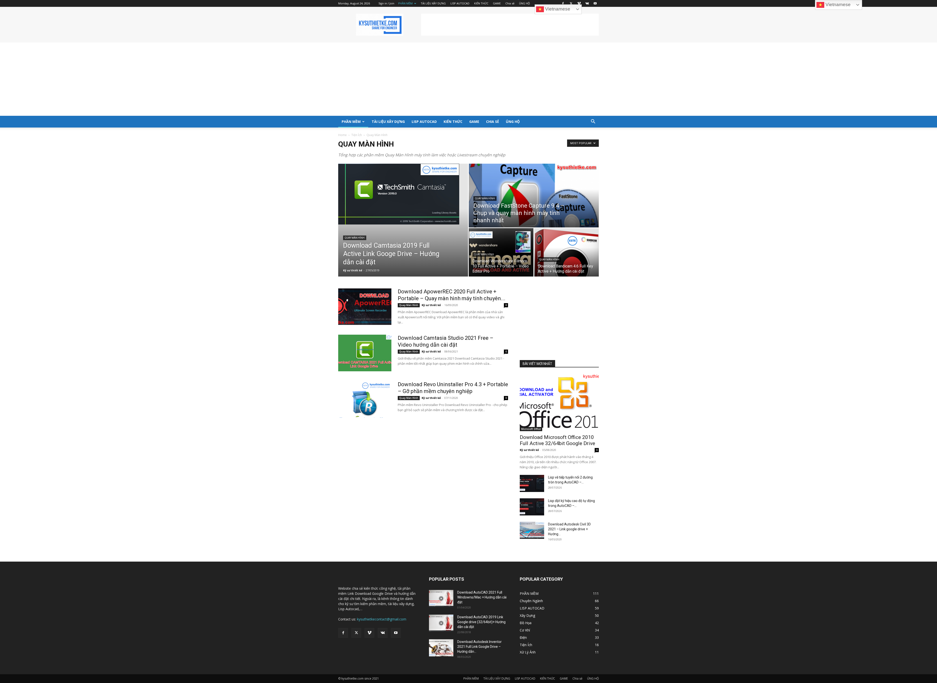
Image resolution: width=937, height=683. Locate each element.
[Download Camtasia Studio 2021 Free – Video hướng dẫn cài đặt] (364, 353)
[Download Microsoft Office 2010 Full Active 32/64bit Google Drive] (559, 402)
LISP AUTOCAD (459, 3)
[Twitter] (571, 3)
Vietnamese (557, 8)
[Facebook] (563, 3)
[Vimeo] (579, 3)
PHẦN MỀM (405, 3)
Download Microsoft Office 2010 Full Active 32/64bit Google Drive (557, 440)
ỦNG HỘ (524, 3)
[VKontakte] (587, 3)
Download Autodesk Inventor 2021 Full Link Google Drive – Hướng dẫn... (479, 646)
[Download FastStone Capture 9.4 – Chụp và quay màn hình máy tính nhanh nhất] (534, 195)
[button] (593, 122)
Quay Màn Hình (355, 237)
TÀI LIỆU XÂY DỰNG (433, 3)
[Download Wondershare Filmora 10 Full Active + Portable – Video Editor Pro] (501, 252)
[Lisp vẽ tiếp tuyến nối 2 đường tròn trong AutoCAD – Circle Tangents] (532, 483)
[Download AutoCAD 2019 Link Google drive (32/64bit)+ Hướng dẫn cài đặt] (441, 623)
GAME (497, 3)
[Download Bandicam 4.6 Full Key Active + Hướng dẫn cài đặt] (566, 252)
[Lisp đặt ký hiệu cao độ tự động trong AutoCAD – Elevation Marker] (532, 506)
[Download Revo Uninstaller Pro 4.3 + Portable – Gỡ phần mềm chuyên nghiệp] (364, 399)
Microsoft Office (531, 429)
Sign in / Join (386, 3)
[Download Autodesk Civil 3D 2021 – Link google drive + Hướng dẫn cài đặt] (532, 530)
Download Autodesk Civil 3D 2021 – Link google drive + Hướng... (569, 529)
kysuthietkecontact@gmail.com (381, 619)
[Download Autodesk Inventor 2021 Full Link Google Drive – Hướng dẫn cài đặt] (441, 647)
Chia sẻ (509, 3)
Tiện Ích (356, 135)
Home (342, 135)
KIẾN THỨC (481, 3)
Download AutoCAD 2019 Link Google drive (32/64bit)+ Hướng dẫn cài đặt (481, 622)
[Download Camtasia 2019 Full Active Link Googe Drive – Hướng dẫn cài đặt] (403, 194)
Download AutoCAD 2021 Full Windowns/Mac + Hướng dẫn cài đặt (482, 597)
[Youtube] (595, 3)
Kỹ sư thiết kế (352, 270)
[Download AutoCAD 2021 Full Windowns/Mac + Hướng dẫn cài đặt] (441, 598)
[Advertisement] (510, 25)
